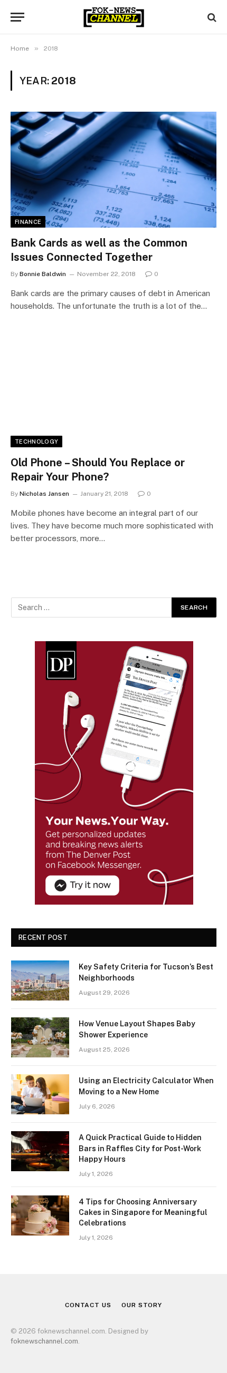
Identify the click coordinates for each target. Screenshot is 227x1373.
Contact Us (88, 1305)
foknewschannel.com (44, 1341)
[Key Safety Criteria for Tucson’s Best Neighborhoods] (40, 980)
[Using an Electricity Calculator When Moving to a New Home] (40, 1094)
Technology (36, 441)
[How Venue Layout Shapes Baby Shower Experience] (40, 1037)
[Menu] (17, 17)
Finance (28, 222)
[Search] (210, 17)
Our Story (141, 1305)
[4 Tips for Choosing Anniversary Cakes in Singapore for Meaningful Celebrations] (40, 1215)
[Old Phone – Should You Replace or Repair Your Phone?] (113, 389)
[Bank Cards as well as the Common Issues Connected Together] (113, 169)
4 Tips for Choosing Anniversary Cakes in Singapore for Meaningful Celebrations (143, 1212)
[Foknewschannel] (113, 17)
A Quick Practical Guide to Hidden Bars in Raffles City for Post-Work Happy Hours (140, 1148)
